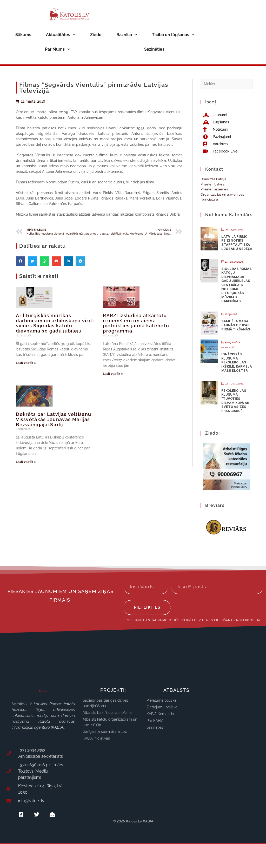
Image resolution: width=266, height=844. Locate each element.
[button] (20, 261)
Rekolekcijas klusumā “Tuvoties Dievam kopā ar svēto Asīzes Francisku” (235, 401)
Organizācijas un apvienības (222, 194)
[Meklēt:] (226, 84)
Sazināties (154, 49)
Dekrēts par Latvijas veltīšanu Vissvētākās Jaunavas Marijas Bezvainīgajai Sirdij (53, 419)
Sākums (23, 34)
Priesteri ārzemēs (214, 189)
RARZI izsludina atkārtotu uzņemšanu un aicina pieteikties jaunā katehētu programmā (136, 323)
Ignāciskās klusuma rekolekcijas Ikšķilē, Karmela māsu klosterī (236, 362)
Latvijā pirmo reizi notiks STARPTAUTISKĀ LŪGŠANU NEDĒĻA (236, 243)
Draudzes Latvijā (213, 179)
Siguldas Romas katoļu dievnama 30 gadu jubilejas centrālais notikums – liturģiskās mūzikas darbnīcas (236, 285)
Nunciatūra (209, 199)
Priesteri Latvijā (212, 184)
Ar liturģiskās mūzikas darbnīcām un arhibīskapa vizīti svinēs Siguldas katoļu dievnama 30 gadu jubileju (55, 323)
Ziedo (96, 34)
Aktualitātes (58, 34)
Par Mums (55, 49)
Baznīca (124, 34)
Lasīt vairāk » (26, 363)
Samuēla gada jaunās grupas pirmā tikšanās (235, 325)
